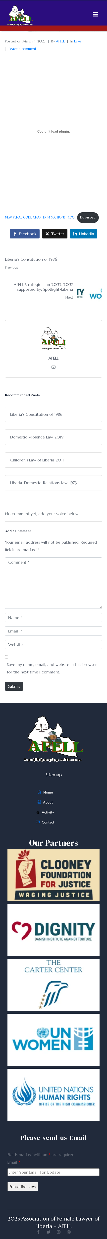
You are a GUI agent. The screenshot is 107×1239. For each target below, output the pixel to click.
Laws (78, 41)
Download (88, 217)
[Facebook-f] (38, 1232)
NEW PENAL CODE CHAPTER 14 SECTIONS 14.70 (40, 217)
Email (13, 1162)
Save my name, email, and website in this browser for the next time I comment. (52, 668)
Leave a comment (22, 48)
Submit (14, 686)
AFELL (60, 41)
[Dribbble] (69, 1232)
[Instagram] (59, 1232)
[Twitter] (49, 1232)
